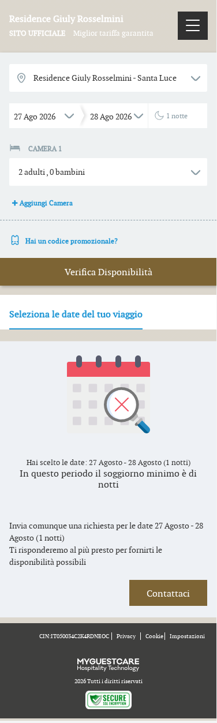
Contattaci (168, 593)
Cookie (154, 636)
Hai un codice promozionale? (71, 241)
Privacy (126, 636)
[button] (108, 172)
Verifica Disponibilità (108, 272)
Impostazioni (187, 636)
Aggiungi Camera (46, 202)
